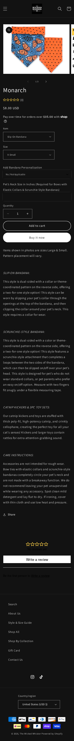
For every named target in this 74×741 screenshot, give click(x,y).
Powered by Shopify (52, 733)
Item (5, 128)
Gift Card (14, 650)
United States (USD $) (34, 704)
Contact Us (15, 659)
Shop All (14, 632)
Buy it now (37, 237)
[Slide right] (46, 81)
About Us (14, 613)
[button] (5, 8)
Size (5, 146)
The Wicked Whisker (30, 733)
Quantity (8, 205)
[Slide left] (27, 81)
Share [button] (11, 514)
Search (12, 604)
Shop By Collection (21, 641)
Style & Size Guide (20, 622)
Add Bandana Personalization (22, 167)
